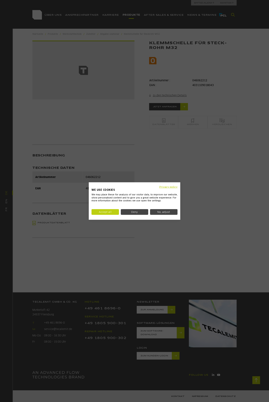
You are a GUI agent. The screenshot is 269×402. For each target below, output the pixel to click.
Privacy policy (168, 187)
